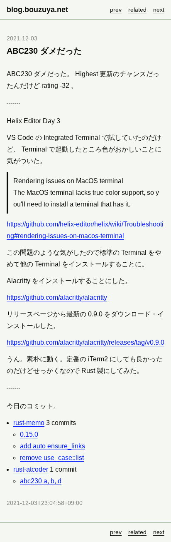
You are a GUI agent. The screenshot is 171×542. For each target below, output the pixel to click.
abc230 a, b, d (40, 481)
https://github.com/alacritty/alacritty (57, 297)
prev (116, 9)
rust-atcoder (30, 469)
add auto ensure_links (52, 446)
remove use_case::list (52, 457)
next (158, 9)
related (137, 9)
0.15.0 (29, 434)
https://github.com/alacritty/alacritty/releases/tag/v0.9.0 (85, 342)
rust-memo (28, 422)
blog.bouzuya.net (37, 9)
